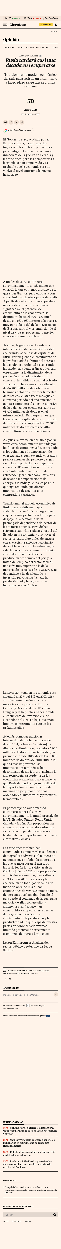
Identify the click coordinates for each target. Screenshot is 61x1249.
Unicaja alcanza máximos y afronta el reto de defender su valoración (29, 1153)
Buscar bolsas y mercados (18, 1206)
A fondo (23, 56)
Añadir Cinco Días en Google (19, 130)
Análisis (20, 48)
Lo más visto (10, 1180)
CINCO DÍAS (31, 109)
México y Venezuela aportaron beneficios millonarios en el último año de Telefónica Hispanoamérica (29, 1143)
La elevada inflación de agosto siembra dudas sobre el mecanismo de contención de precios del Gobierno (27, 1164)
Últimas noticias (13, 1122)
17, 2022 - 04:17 (30, 114)
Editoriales (9, 48)
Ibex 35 (8, 18)
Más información (10, 1009)
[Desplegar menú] (5, 25)
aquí (48, 1015)
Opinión (11, 40)
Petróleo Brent (51, 18)
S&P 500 (28, 18)
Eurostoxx (16, 1221)
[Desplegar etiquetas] (56, 994)
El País (54, 31)
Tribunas (30, 48)
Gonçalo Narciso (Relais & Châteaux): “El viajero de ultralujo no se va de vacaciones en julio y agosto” (30, 1130)
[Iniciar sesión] (56, 24)
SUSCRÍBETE (46, 25)
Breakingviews (42, 48)
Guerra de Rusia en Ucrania (25, 995)
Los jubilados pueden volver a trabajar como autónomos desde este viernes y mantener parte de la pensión (31, 1190)
